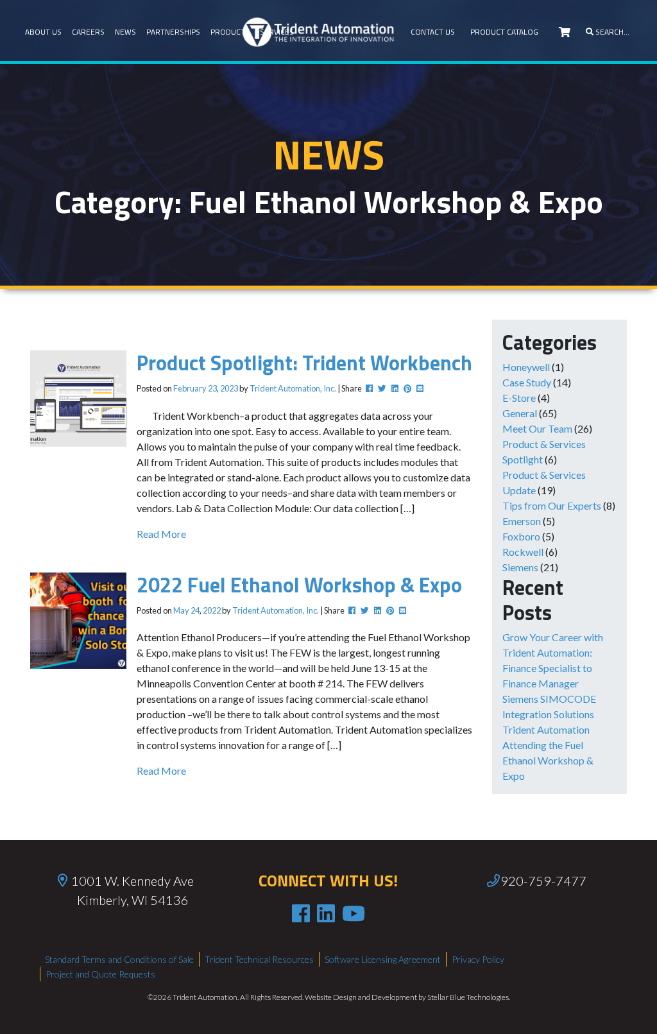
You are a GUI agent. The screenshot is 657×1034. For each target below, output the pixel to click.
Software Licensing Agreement (383, 959)
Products (230, 32)
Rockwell (522, 552)
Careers (88, 32)
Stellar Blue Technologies (468, 997)
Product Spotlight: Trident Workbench (304, 362)
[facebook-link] (301, 913)
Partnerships (173, 32)
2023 (229, 388)
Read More (161, 534)
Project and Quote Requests (100, 974)
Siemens (520, 567)
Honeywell (526, 367)
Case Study (526, 382)
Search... (611, 32)
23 (212, 388)
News (125, 32)
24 (195, 610)
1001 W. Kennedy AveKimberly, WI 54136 (132, 890)
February (190, 388)
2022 (212, 610)
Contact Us (433, 32)
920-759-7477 (543, 880)
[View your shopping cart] (564, 32)
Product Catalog (504, 32)
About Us (43, 32)
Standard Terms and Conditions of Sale (119, 959)
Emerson (521, 521)
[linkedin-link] (326, 913)
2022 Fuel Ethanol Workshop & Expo (299, 584)
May (181, 610)
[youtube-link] (353, 913)
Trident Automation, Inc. (293, 388)
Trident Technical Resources (259, 959)
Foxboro (521, 536)
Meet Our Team (537, 428)
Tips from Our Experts (551, 505)
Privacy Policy (478, 959)
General (519, 413)
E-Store (519, 398)
